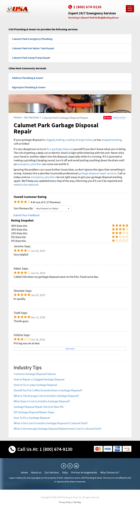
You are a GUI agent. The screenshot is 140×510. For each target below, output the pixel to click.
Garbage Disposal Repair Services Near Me (39, 407)
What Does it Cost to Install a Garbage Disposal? (42, 401)
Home (17, 117)
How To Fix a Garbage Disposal (32, 418)
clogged (50, 140)
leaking (60, 140)
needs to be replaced (26, 184)
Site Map (77, 502)
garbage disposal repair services (97, 173)
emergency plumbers (43, 177)
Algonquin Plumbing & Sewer (29, 87)
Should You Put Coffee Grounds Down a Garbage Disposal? (48, 390)
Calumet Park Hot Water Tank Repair (33, 48)
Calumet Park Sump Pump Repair (31, 57)
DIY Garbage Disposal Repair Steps (34, 412)
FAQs (65, 472)
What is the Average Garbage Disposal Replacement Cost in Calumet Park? (57, 428)
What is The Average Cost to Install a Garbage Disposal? (46, 396)
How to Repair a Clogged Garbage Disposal (39, 379)
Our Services (31, 117)
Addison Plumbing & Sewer (27, 78)
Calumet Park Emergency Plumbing (32, 39)
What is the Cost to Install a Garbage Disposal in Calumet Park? (51, 423)
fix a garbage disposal (60, 149)
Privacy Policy (65, 502)
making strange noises (79, 140)
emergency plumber (29, 164)
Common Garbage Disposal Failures (35, 374)
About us (36, 472)
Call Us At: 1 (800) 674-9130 (44, 449)
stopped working (112, 140)
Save (109, 117)
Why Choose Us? (109, 472)
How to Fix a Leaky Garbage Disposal (35, 385)
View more (70, 348)
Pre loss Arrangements (84, 472)
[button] (52, 209)
